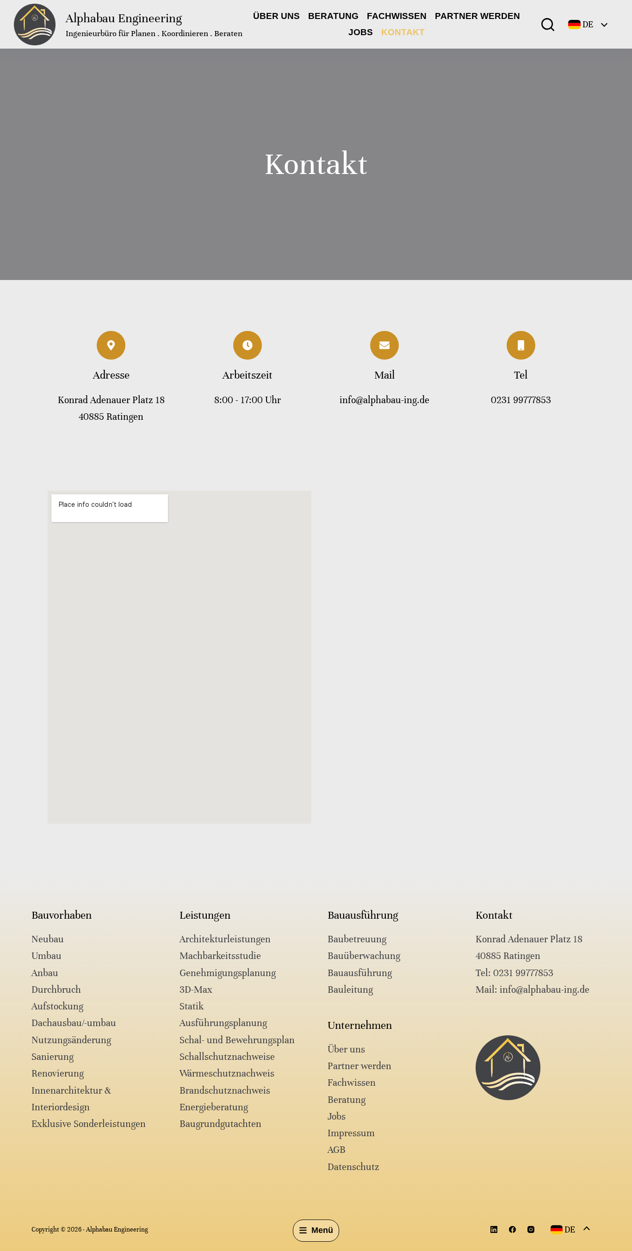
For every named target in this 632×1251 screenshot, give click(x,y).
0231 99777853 (521, 400)
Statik (192, 1006)
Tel (520, 375)
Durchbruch (56, 990)
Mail (384, 375)
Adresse (111, 375)
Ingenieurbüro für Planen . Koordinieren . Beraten (154, 33)
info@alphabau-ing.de (384, 400)
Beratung (333, 16)
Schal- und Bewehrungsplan (237, 1040)
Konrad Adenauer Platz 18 (529, 939)
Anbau (44, 973)
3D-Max (196, 990)
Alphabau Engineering (124, 18)
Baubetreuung (357, 939)
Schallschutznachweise (227, 1057)
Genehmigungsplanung (228, 973)
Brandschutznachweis (225, 1090)
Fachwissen (397, 16)
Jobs (360, 32)
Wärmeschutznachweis (227, 1073)
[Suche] (547, 24)
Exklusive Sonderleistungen (88, 1124)
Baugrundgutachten (220, 1124)
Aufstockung (57, 1006)
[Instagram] (530, 1229)
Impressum (351, 1133)
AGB (337, 1150)
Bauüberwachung (364, 956)
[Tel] (521, 345)
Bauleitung (350, 990)
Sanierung (52, 1057)
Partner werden (477, 16)
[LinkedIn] (493, 1229)
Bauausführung (360, 973)
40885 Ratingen (508, 956)
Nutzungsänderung (71, 1040)
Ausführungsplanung (223, 1023)
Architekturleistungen (225, 939)
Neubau (47, 939)
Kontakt (403, 32)
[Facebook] (512, 1229)
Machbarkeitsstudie (220, 956)
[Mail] (384, 345)
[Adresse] (111, 345)
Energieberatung (214, 1107)
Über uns (276, 16)
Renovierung (57, 1073)
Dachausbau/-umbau (73, 1023)
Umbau (46, 956)
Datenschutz (353, 1167)
